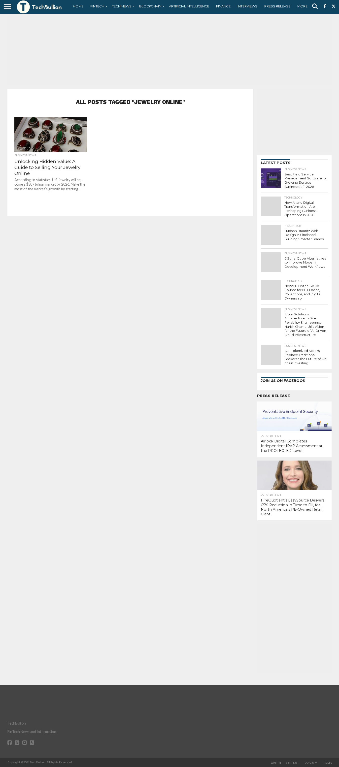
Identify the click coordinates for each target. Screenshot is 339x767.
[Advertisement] (169, 51)
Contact (293, 763)
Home (78, 6)
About (276, 763)
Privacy (311, 763)
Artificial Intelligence (189, 6)
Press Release (277, 6)
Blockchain (150, 6)
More (302, 6)
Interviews (247, 6)
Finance (223, 6)
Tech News (122, 6)
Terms (327, 763)
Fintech (97, 6)
